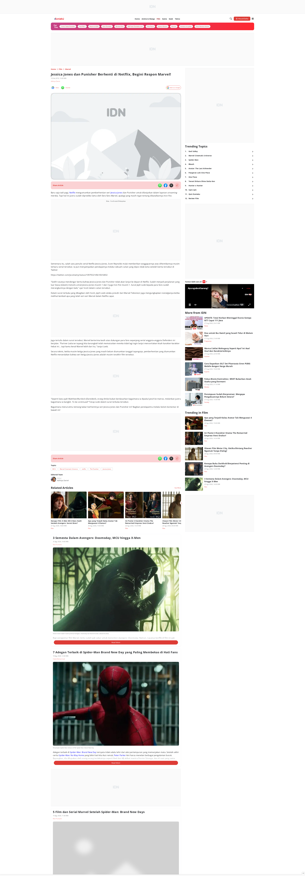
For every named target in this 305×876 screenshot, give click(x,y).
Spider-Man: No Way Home (71, 755)
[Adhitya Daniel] (53, 479)
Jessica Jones (116, 192)
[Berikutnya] (181, 503)
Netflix (72, 192)
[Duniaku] (59, 19)
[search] (230, 18)
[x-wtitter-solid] (171, 185)
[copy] (177, 185)
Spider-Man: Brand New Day (83, 752)
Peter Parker (120, 755)
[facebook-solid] (166, 185)
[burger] (252, 18)
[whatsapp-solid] (160, 185)
